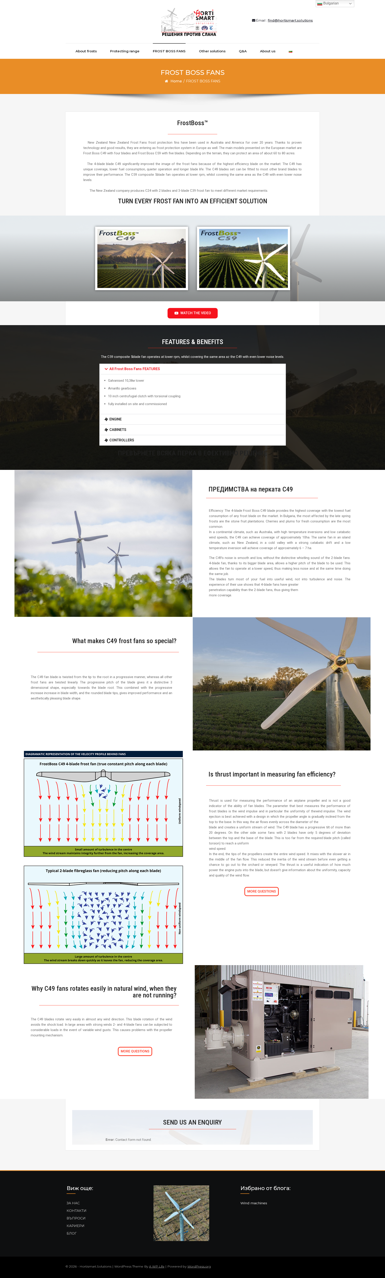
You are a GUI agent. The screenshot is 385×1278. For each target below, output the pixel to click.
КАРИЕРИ (75, 1226)
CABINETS (117, 430)
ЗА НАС (73, 1203)
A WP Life (156, 1266)
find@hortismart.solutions (290, 20)
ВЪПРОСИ (76, 1218)
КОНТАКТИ (76, 1211)
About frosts (86, 51)
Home (176, 81)
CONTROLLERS (121, 440)
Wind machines (253, 1203)
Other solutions (212, 51)
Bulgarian (330, 3)
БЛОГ (72, 1233)
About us (267, 51)
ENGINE (115, 419)
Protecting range (124, 51)
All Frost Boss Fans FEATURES (134, 369)
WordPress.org (199, 1266)
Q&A (243, 51)
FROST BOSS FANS (169, 51)
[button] (193, 369)
